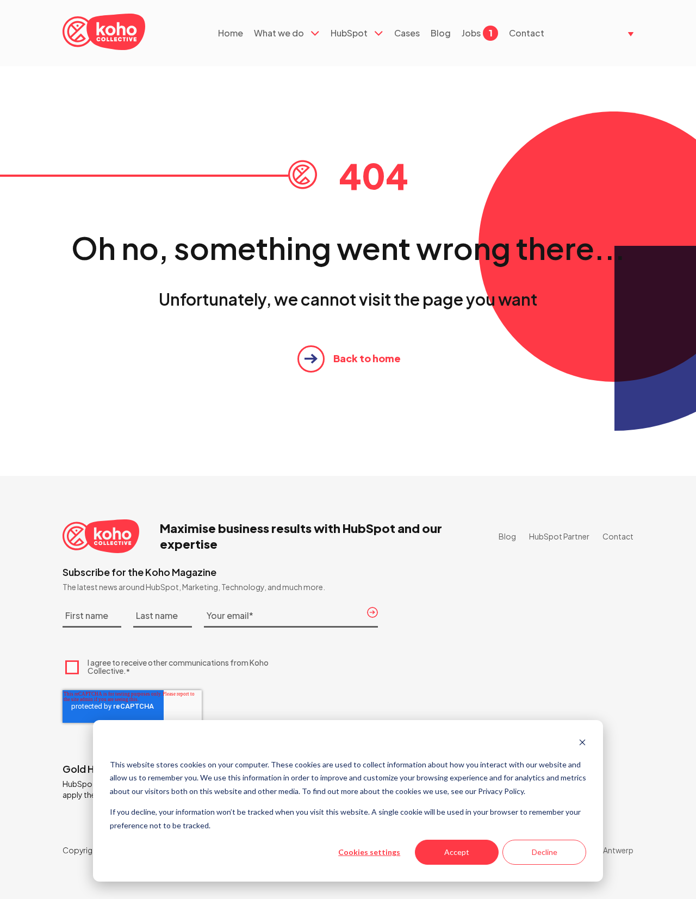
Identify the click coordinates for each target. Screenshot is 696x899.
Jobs (477, 33)
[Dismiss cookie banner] (582, 744)
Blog (441, 33)
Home (230, 33)
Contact (526, 33)
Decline (544, 852)
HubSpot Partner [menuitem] (559, 536)
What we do (279, 33)
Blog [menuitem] (507, 536)
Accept (456, 852)
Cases (407, 33)
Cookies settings (369, 852)
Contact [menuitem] (617, 536)
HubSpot (349, 33)
